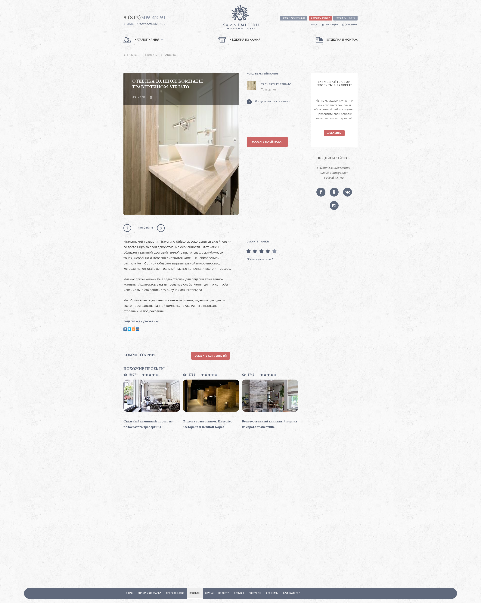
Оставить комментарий (211, 356)
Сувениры (272, 593)
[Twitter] (129, 329)
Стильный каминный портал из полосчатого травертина (148, 424)
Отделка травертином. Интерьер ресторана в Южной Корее (207, 424)
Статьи (209, 593)
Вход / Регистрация (294, 18)
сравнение (351, 25)
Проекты (194, 593)
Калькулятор (291, 593)
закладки (331, 25)
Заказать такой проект (267, 142)
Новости (223, 593)
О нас (129, 593)
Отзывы (239, 593)
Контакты (255, 593)
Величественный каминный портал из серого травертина (269, 424)
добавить (334, 133)
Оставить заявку (320, 18)
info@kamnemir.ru (150, 24)
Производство (175, 593)
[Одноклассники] (133, 329)
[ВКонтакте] (125, 329)
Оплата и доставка (149, 593)
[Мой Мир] (137, 329)
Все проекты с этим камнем (272, 101)
